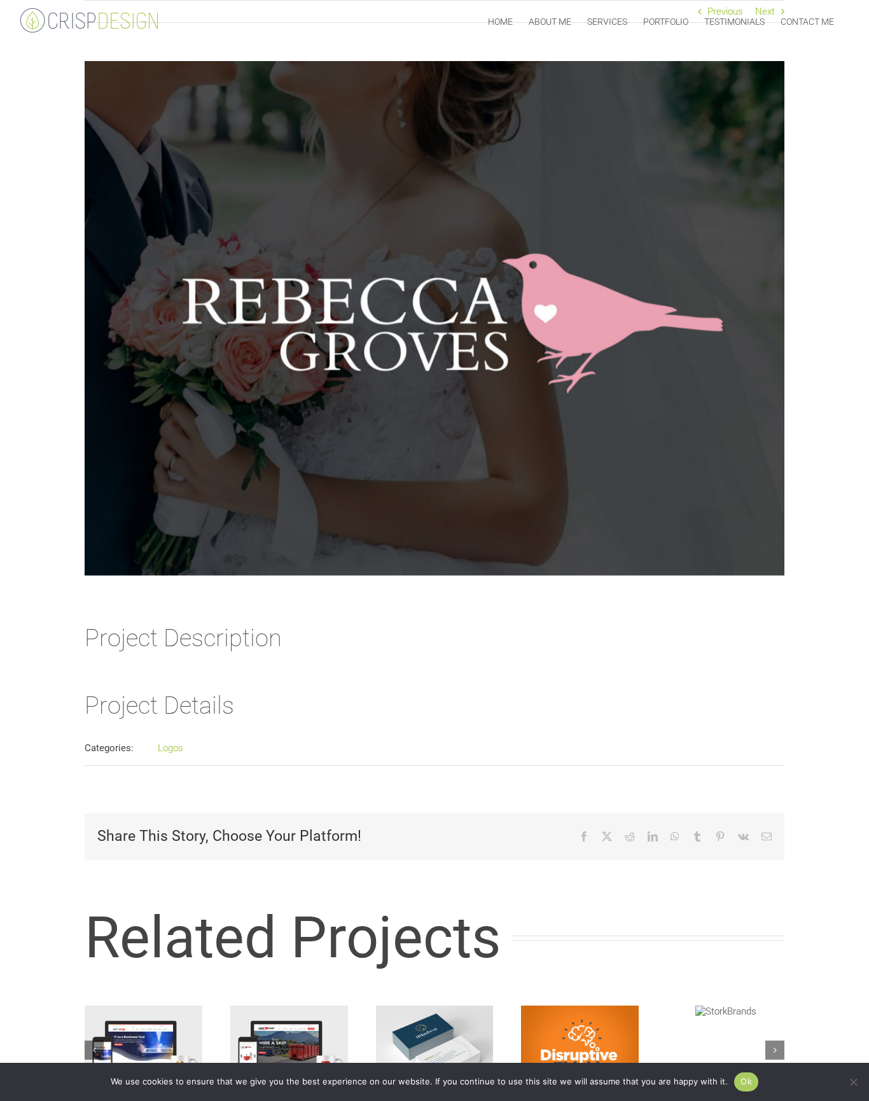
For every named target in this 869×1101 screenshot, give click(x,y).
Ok (746, 1081)
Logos (170, 748)
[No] (853, 1082)
